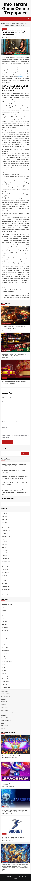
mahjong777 (4, 704)
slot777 (4, 664)
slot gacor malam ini (6, 720)
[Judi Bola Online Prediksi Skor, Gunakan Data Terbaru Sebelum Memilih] (15, 826)
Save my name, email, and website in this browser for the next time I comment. (15, 436)
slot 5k (3, 644)
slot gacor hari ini (6, 656)
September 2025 (6, 536)
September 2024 (6, 569)
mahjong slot (5, 618)
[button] (2, 19)
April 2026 (4, 522)
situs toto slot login (5, 717)
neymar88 (4, 624)
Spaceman (4, 673)
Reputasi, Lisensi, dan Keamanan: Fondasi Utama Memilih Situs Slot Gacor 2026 (14, 464)
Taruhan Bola (5, 681)
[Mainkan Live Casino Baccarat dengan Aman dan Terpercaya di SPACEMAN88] (15, 342)
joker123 (3, 699)
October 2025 (5, 533)
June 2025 (4, 544)
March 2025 (5, 553)
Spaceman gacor (6, 676)
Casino (3, 323)
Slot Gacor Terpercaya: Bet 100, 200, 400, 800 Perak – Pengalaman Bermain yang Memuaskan (16, 295)
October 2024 (5, 566)
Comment (5, 401)
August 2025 (5, 539)
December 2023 (6, 589)
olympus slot (4, 715)
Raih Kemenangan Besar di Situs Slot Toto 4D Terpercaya (13, 471)
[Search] (28, 19)
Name (4, 421)
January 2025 (5, 558)
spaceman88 (21, 76)
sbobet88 (4, 638)
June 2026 (4, 516)
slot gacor (4, 653)
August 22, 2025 (10, 330)
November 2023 (6, 592)
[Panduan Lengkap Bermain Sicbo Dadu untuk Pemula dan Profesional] (15, 370)
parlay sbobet (5, 630)
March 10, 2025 (10, 37)
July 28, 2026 (9, 786)
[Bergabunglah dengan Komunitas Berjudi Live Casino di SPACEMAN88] (15, 315)
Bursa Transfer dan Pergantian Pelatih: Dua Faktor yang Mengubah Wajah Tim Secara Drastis (14, 477)
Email (18, 421)
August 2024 (5, 572)
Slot (3, 641)
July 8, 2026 (9, 840)
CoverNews (22, 876)
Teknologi (4, 684)
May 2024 (4, 580)
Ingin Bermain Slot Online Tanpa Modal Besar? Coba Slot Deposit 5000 (14, 289)
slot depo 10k (4, 691)
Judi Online (5, 613)
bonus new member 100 (7, 712)
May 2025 (4, 547)
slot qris (4, 658)
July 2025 (4, 541)
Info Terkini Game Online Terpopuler (15, 8)
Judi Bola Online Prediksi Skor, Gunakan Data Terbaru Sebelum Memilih (15, 483)
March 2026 (5, 525)
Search (3, 448)
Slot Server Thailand (7, 661)
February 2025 (5, 555)
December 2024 (6, 561)
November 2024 (6, 564)
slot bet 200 (5, 647)
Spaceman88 (5, 678)
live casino (8, 323)
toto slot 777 (4, 701)
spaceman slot (4, 710)
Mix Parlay (4, 621)
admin (4, 37)
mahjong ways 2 (5, 707)
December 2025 (6, 527)
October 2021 (5, 594)
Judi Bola (4, 610)
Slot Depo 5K (5, 650)
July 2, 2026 (9, 870)
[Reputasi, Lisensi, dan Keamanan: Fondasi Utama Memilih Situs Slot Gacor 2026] (15, 744)
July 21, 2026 (9, 813)
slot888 (4, 670)
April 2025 (4, 550)
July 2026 (4, 513)
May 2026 (4, 519)
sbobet (4, 636)
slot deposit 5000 (5, 694)
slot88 (3, 667)
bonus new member (7, 604)
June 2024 (4, 578)
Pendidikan (5, 633)
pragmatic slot (4, 725)
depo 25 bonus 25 (5, 696)
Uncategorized (6, 687)
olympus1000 (5, 627)
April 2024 (4, 583)
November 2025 (6, 530)
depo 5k (3, 728)
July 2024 (4, 575)
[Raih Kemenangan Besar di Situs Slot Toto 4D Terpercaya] (15, 771)
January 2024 (5, 586)
